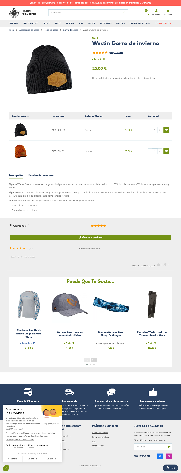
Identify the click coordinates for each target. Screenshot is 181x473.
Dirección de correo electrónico (149, 440)
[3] (100, 52)
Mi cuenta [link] (156, 15)
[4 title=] (101, 225)
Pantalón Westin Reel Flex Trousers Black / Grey (152, 320)
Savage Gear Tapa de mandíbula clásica (70, 320)
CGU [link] (94, 441)
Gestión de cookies (100, 433)
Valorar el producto (90, 237)
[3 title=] (98, 225)
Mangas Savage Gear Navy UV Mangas (111, 320)
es (145, 15)
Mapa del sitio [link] (98, 446)
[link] (160, 456)
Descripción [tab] (16, 175)
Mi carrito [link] (168, 15)
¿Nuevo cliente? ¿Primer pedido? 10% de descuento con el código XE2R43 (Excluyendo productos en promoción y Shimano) (90, 3)
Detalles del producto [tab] (41, 175)
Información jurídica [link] (100, 437)
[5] (106, 52)
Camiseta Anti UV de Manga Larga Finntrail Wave (29, 320)
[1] (93, 52)
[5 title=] (104, 225)
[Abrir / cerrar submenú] (13, 23)
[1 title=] (92, 225)
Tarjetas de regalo (140, 23)
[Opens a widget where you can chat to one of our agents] (170, 468)
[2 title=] (95, 225)
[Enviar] (169, 446)
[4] (103, 52)
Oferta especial (163, 23)
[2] (96, 52)
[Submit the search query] (125, 12)
